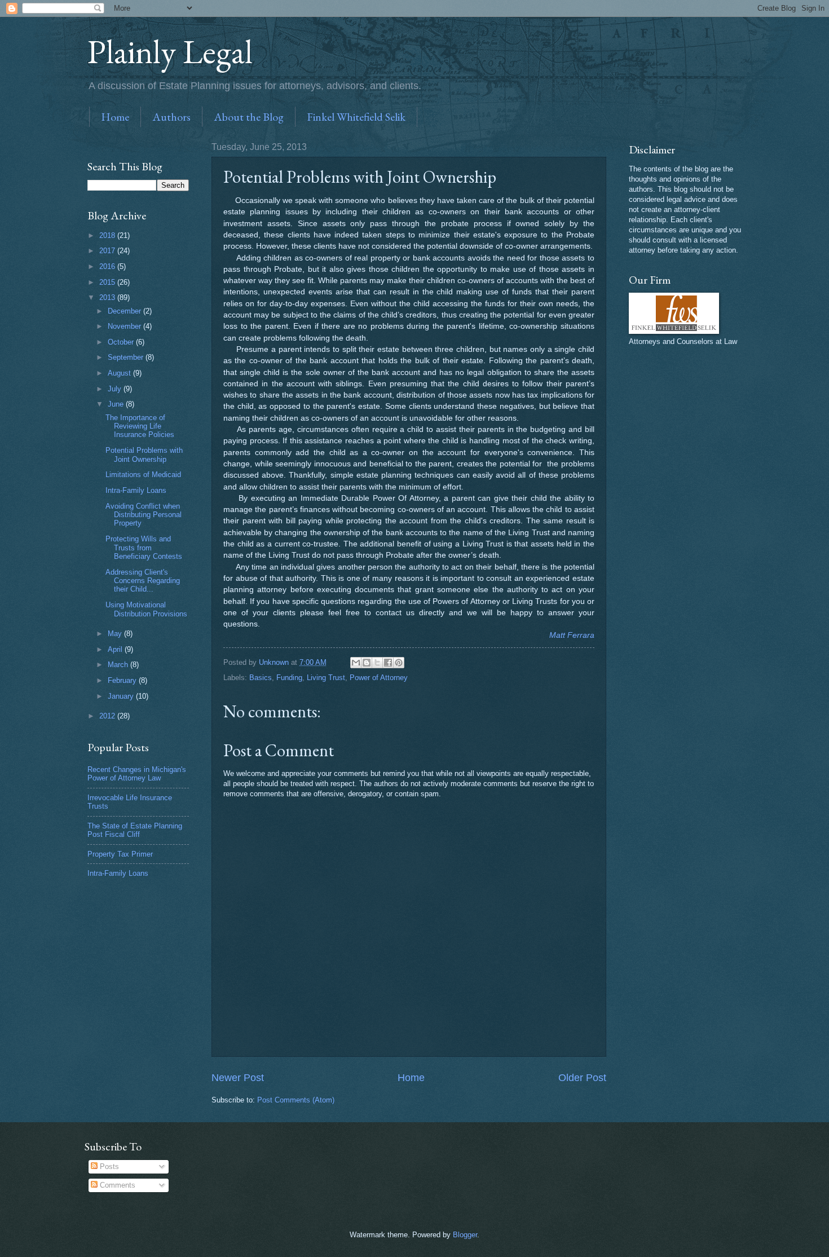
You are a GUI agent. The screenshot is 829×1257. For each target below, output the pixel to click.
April (116, 649)
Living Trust (326, 677)
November (125, 326)
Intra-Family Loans (135, 490)
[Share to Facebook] (388, 662)
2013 (108, 297)
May (116, 633)
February (123, 680)
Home (115, 116)
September (126, 357)
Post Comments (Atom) (295, 1100)
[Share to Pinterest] (398, 662)
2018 (108, 235)
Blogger (465, 1234)
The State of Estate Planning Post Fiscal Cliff (134, 830)
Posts (108, 1166)
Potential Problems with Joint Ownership (144, 454)
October (122, 342)
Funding (289, 677)
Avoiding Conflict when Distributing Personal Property (143, 515)
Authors (171, 116)
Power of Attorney (379, 677)
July (116, 389)
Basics (260, 677)
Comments (116, 1185)
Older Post (582, 1077)
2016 (108, 266)
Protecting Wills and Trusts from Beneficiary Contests (143, 548)
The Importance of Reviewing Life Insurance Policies (139, 426)
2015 (108, 282)
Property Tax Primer (120, 854)
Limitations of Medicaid (143, 474)
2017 (108, 250)
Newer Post (237, 1077)
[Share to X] (377, 662)
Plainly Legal (170, 51)
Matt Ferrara (571, 635)
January (122, 696)
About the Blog (249, 116)
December (125, 311)
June (117, 404)
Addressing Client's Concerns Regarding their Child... (142, 581)
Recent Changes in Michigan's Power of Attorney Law (136, 773)
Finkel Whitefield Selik (356, 116)
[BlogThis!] (366, 662)
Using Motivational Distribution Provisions (146, 609)
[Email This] (355, 662)
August (120, 373)
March (119, 664)
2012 (108, 716)
